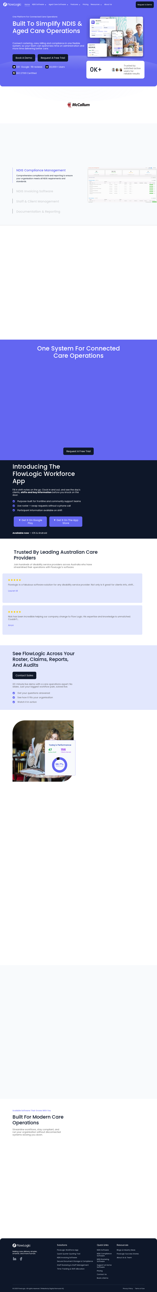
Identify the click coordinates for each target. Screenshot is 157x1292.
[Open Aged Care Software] (67, 5)
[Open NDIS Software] (45, 5)
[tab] (43, 175)
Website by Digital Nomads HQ (52, 1288)
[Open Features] (79, 5)
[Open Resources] (101, 5)
